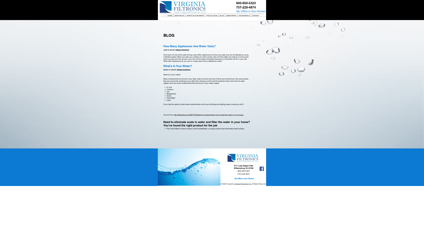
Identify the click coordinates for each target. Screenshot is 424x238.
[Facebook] (262, 169)
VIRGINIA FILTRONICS (182, 50)
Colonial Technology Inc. (243, 184)
